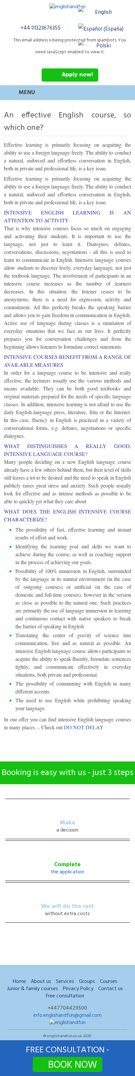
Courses (108, 981)
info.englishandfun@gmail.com (67, 1015)
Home (19, 981)
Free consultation (65, 996)
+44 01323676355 (41, 28)
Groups (87, 981)
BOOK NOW (72, 1064)
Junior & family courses (32, 989)
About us (41, 981)
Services (65, 981)
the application (67, 872)
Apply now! (77, 75)
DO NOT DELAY (84, 727)
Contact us (110, 989)
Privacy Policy (78, 989)
